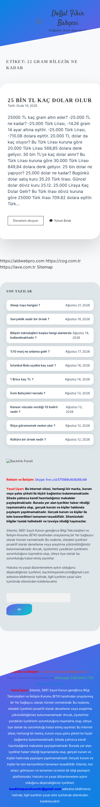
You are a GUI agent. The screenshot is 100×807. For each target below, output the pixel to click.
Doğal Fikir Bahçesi (68, 18)
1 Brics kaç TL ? (22, 379)
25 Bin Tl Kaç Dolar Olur (50, 100)
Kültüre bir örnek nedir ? (28, 439)
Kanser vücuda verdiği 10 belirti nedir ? (34, 409)
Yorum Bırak (62, 220)
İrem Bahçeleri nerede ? (27, 393)
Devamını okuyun (28, 221)
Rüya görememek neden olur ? (32, 425)
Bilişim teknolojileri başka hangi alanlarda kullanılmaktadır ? (41, 335)
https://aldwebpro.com (22, 260)
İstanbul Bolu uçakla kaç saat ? (33, 365)
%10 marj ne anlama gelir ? (30, 351)
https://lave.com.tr (18, 267)
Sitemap (45, 267)
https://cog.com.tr (63, 260)
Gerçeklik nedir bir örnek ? (29, 319)
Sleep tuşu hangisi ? (25, 305)
